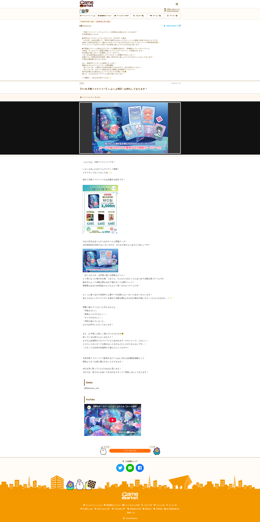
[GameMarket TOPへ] (130, 496)
